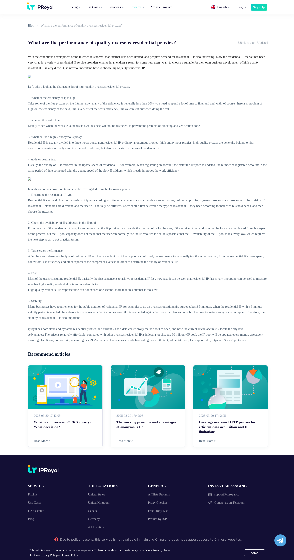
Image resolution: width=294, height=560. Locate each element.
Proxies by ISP (157, 519)
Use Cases (93, 7)
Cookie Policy (70, 555)
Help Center (35, 510)
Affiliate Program (161, 7)
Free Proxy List (158, 510)
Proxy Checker (157, 502)
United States (96, 494)
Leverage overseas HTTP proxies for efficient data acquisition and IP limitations (227, 427)
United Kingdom (98, 502)
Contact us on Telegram (229, 502)
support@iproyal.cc (226, 494)
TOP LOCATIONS (103, 486)
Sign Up (259, 7)
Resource (135, 7)
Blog (31, 25)
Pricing (73, 7)
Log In (241, 7)
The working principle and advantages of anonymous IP (146, 424)
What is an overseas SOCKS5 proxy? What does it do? (62, 424)
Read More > (42, 441)
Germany (94, 519)
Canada (93, 510)
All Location (96, 527)
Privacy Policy (49, 555)
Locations (114, 7)
